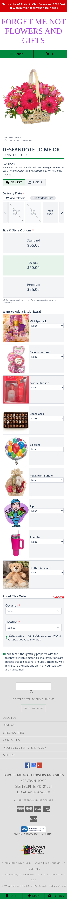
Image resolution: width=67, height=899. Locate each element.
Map (35, 896)
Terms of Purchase (34, 885)
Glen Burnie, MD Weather (18, 874)
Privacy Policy (10, 885)
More (7, 174)
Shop (19, 53)
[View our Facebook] (27, 767)
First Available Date (43, 197)
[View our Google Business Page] (33, 767)
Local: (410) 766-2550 (33, 792)
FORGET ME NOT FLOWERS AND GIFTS (33, 31)
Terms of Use (57, 885)
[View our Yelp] (39, 767)
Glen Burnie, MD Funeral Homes (22, 863)
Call (12, 896)
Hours (57, 896)
